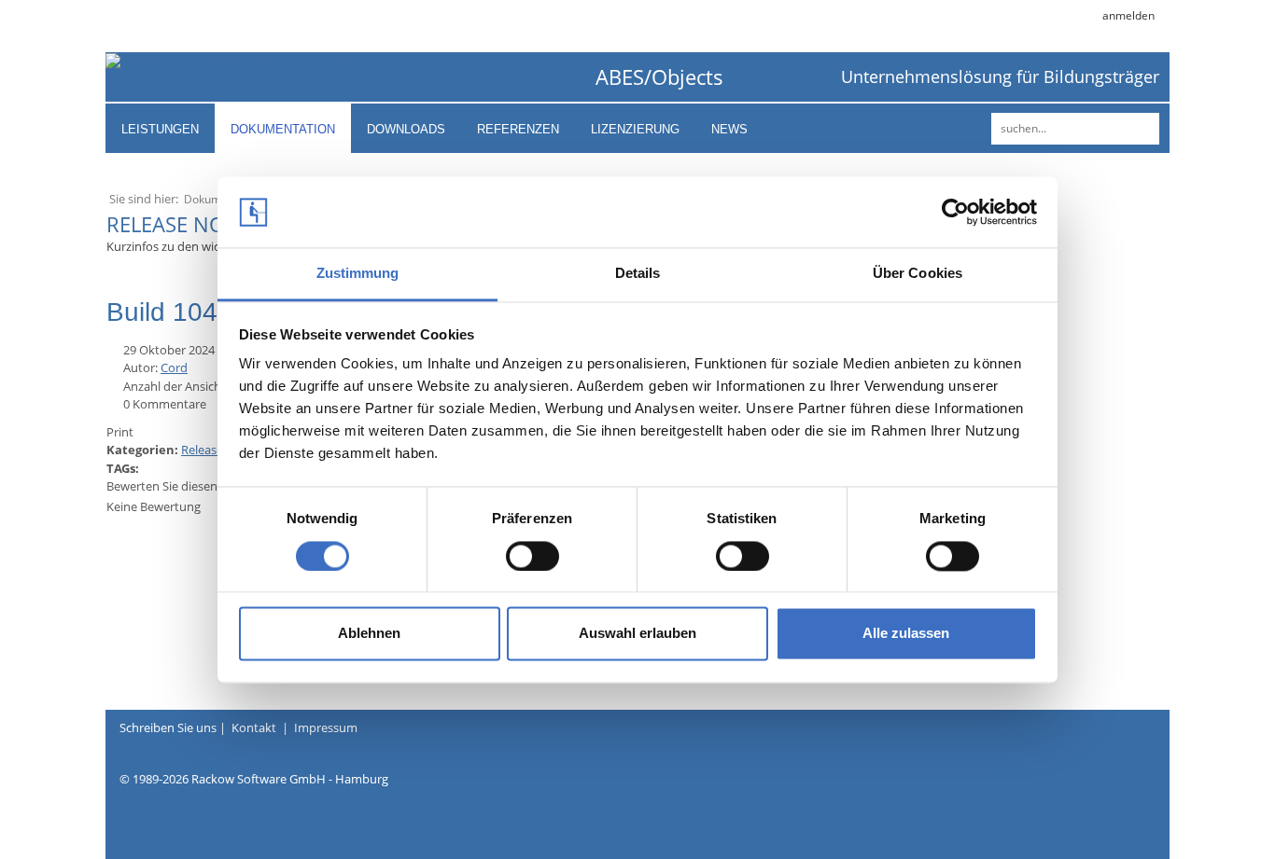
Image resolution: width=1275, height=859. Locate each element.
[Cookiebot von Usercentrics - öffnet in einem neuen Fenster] (955, 212)
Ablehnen (369, 634)
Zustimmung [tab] (357, 274)
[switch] (532, 556)
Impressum (325, 727)
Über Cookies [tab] (917, 274)
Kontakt (253, 727)
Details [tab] (638, 274)
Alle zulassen (905, 634)
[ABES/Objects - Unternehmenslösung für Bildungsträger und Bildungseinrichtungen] (343, 60)
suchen (1142, 129)
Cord (174, 367)
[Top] (1205, 812)
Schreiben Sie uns (168, 727)
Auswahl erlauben (637, 634)
